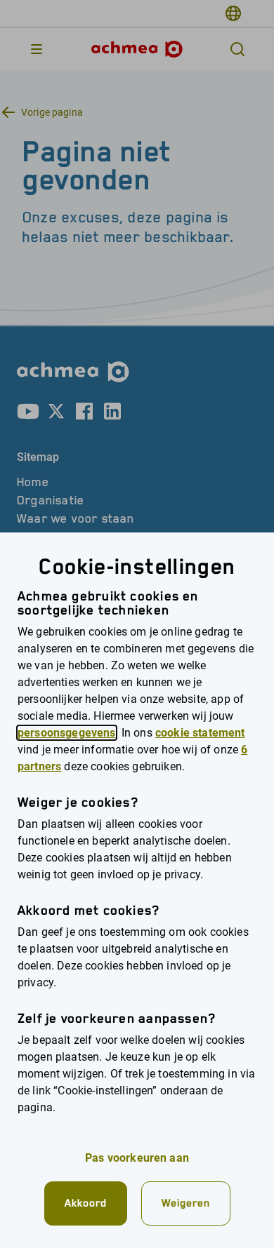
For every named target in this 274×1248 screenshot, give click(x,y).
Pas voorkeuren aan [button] (137, 1158)
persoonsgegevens (67, 732)
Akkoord (86, 1202)
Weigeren (186, 1202)
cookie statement (200, 732)
